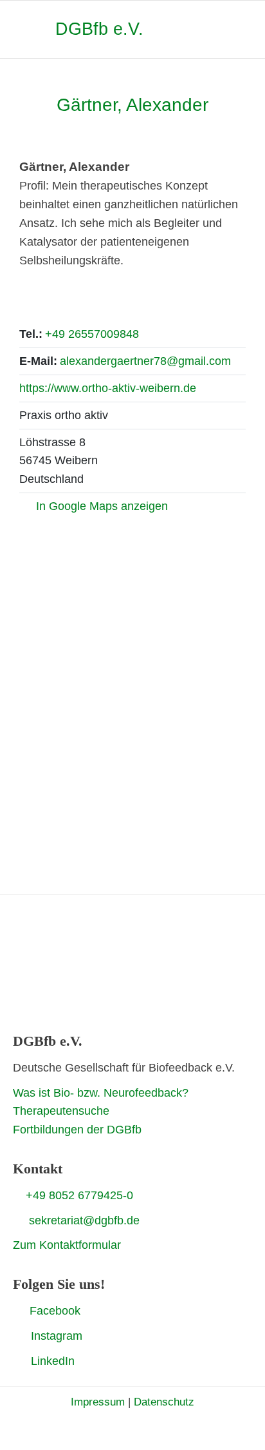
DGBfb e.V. (99, 29)
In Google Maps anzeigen (102, 506)
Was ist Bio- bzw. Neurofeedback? (100, 1092)
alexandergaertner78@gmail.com (145, 361)
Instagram (56, 1335)
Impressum (98, 1402)
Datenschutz (164, 1402)
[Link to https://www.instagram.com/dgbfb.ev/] (17, 1336)
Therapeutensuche (61, 1110)
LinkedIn (53, 1361)
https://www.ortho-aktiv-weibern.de (107, 388)
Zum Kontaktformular (67, 1245)
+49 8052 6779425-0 (79, 1195)
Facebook (55, 1310)
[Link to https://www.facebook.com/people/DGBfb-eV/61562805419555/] (18, 1310)
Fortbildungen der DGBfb (77, 1129)
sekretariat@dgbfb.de (84, 1220)
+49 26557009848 (92, 334)
